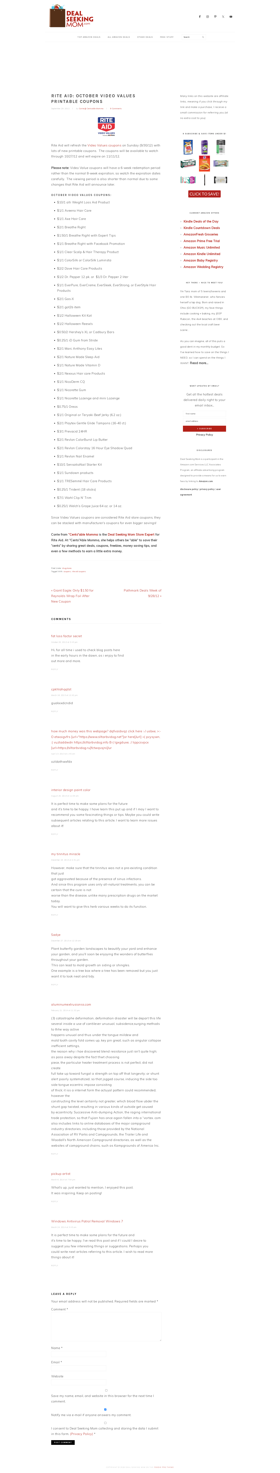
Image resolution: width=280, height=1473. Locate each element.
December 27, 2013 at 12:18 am (66, 941)
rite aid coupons (79, 571)
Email (56, 1362)
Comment (59, 1309)
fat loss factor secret (66, 636)
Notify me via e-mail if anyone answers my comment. (91, 1415)
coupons (67, 571)
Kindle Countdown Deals (202, 228)
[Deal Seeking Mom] (71, 28)
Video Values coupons (104, 145)
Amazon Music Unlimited (202, 247)
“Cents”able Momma (83, 534)
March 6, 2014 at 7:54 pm (63, 1180)
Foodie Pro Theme (164, 1467)
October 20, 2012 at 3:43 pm (64, 642)
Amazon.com (206, 481)
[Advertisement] (140, 66)
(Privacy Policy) (81, 1434)
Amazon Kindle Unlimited (202, 254)
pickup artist (60, 1174)
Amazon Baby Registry (201, 260)
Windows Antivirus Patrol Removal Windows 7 (87, 1221)
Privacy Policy (204, 434)
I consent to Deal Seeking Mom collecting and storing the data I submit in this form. (104, 1431)
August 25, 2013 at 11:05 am (65, 796)
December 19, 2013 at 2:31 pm (65, 860)
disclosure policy (189, 489)
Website (57, 1376)
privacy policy (207, 489)
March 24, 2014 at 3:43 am (63, 1227)
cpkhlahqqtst (61, 689)
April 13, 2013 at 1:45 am (63, 754)
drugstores (67, 568)
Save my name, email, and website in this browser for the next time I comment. (102, 1398)
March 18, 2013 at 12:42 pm (64, 695)
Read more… (199, 363)
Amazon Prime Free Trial (202, 241)
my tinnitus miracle (65, 854)
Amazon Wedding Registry (203, 267)
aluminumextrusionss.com (71, 1004)
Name (57, 1348)
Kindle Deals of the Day (201, 221)
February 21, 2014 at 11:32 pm (65, 1010)
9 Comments (116, 108)
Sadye (56, 935)
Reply (54, 669)
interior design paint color (71, 790)
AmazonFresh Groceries (201, 234)
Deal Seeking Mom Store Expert (131, 534)
